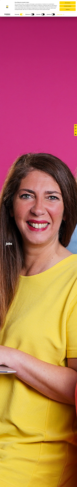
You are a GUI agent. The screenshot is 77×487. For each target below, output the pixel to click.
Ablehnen (68, 9)
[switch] (32, 14)
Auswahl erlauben (67, 6)
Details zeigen (59, 14)
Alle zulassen (67, 2)
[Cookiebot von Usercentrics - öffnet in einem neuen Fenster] (7, 14)
